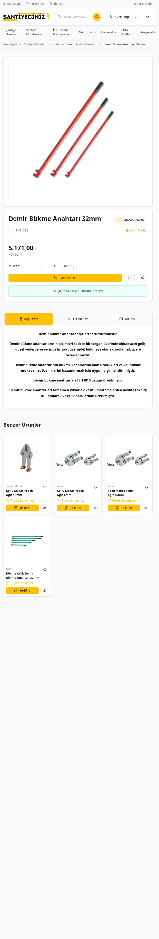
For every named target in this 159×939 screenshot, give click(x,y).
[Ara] (97, 17)
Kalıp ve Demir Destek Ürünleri (75, 44)
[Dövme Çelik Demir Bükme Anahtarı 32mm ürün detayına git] (27, 541)
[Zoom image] (142, 67)
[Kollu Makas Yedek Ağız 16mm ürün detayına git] (27, 459)
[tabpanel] (78, 367)
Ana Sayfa (10, 44)
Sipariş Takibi (143, 4)
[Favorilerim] (137, 17)
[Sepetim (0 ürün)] (148, 17)
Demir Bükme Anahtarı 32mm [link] (124, 44)
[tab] (29, 319)
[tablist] (78, 319)
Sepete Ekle (68, 278)
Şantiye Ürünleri (35, 44)
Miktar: (14, 266)
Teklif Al (25, 508)
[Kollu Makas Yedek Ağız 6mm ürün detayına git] (78, 459)
